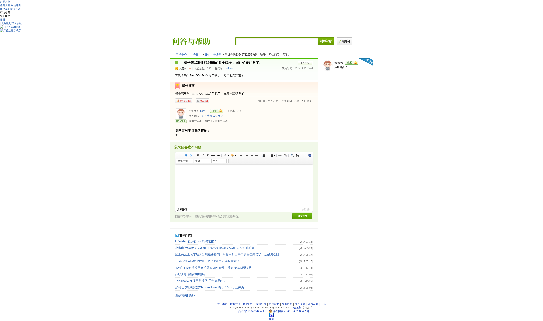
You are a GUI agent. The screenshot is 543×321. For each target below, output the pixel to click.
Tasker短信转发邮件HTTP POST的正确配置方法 (207, 261)
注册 (2, 19)
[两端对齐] (257, 155)
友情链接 (261, 304)
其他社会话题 (213, 54)
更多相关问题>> (185, 295)
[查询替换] (297, 155)
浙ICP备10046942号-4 (251, 311)
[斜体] (203, 155)
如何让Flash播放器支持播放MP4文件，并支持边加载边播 (213, 267)
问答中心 (181, 54)
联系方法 (235, 304)
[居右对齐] (246, 155)
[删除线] (213, 155)
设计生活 (218, 115)
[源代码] (178, 155)
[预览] (292, 155)
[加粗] (198, 155)
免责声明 (287, 304)
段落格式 (183, 160)
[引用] (218, 155)
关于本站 (222, 304)
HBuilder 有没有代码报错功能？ (196, 241)
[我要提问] (344, 41)
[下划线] (208, 155)
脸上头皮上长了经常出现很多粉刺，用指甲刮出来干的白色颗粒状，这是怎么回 (227, 254)
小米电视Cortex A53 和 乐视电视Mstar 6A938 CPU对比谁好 (215, 248)
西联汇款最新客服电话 (190, 274)
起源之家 (5, 1)
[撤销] (185, 155)
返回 (271, 319)
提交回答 (303, 216)
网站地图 (16, 5)
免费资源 (5, 5)
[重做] (191, 155)
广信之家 (207, 115)
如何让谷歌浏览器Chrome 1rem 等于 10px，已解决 (209, 287)
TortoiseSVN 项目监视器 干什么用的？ (200, 280)
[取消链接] (285, 155)
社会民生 (195, 54)
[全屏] (310, 155)
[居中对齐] (251, 155)
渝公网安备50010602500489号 (291, 311)
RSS (323, 304)
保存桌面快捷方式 (10, 8)
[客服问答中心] (191, 41)
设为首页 (6, 23)
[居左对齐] (241, 155)
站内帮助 (274, 304)
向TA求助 (181, 121)
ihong (202, 110)
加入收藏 (16, 23)
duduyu (229, 68)
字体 (197, 160)
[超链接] (280, 155)
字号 (215, 160)
